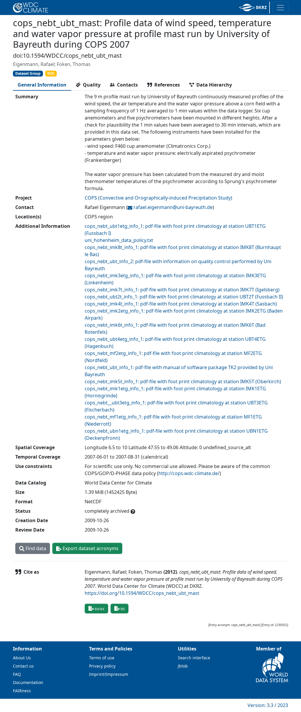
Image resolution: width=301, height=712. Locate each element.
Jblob (183, 666)
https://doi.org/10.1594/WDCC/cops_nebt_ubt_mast (142, 593)
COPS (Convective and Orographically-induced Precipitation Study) (158, 198)
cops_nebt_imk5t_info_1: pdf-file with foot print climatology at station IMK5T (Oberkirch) (183, 381)
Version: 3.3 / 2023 (268, 705)
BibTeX (99, 609)
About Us (22, 657)
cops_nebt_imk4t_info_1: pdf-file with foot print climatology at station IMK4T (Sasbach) (181, 304)
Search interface (194, 657)
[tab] (42, 85)
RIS (123, 609)
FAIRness (22, 690)
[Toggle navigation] (280, 8)
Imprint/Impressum (108, 674)
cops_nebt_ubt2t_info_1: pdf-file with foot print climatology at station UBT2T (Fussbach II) (184, 296)
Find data (35, 548)
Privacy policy (102, 666)
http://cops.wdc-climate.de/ (189, 473)
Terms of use (101, 657)
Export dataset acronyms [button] (89, 548)
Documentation (28, 682)
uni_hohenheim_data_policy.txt (119, 240)
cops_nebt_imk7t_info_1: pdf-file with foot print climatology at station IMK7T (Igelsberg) (182, 289)
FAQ (17, 674)
